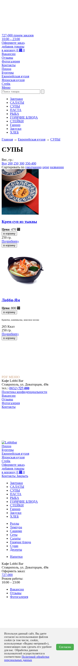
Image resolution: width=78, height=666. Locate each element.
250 (16, 163)
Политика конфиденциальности (24, 392)
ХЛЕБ (14, 132)
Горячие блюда (20, 542)
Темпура (16, 527)
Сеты (13, 534)
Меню (6, 87)
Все (4, 163)
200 (10, 163)
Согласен (65, 647)
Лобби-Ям (11, 300)
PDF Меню (11, 377)
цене (45, 167)
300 (21, 163)
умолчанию (33, 167)
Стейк (6, 83)
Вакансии (9, 54)
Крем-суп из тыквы (19, 221)
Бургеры (8, 72)
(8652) (19, 388)
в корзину (9, 233)
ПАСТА (15, 110)
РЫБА (14, 113)
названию (57, 167)
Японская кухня (13, 80)
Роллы (14, 523)
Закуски (15, 128)
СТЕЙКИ (17, 121)
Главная (7, 139)
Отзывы (7, 57)
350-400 (30, 163)
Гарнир (15, 125)
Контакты (9, 65)
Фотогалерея (11, 61)
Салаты (15, 538)
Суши (14, 546)
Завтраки (16, 99)
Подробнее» (10, 241)
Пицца (6, 69)
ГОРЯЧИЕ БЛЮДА (24, 117)
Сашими (16, 531)
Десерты (16, 549)
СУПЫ (15, 106)
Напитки (16, 556)
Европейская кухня (15, 76)
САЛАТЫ (17, 102)
